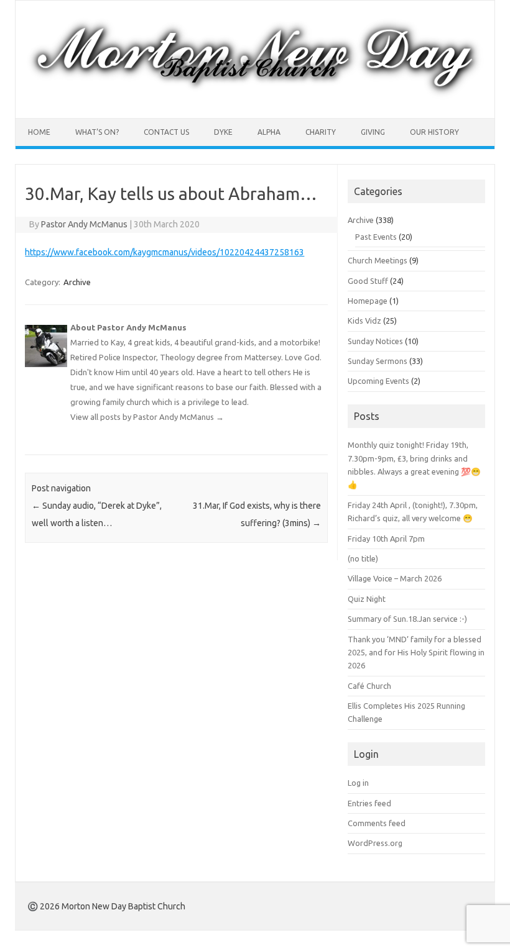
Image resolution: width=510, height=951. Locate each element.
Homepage (367, 300)
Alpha (268, 132)
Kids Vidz (364, 320)
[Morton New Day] (255, 97)
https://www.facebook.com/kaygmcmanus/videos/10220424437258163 (164, 252)
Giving (373, 132)
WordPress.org (375, 843)
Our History (434, 132)
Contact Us (166, 132)
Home (39, 132)
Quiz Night (367, 598)
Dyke (223, 132)
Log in (358, 782)
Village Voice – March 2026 (395, 578)
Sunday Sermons (377, 361)
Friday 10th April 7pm (386, 538)
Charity (320, 132)
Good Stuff (368, 280)
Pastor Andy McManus (84, 224)
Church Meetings (377, 260)
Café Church (369, 685)
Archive (77, 282)
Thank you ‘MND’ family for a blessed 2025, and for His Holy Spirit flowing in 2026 (416, 652)
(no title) (363, 558)
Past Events (376, 236)
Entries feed (369, 803)
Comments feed (377, 823)
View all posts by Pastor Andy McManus (147, 416)
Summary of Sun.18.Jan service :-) (407, 618)
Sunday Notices (375, 341)
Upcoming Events (378, 380)
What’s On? (97, 132)
